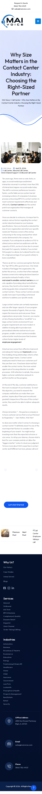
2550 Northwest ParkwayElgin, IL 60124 (25, 722)
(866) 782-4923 (20, 6)
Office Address (21, 717)
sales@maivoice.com (22, 9)
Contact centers (17, 205)
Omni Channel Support (9, 173)
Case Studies (8, 572)
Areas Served (8, 576)
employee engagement (11, 342)
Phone (18, 764)
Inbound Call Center (20, 170)
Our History (7, 567)
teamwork (27, 352)
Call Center (7, 170)
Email (17, 742)
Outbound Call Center (27, 173)
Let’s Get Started (16, 505)
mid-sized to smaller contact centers (17, 280)
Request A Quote (21, 3)
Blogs (5, 581)
